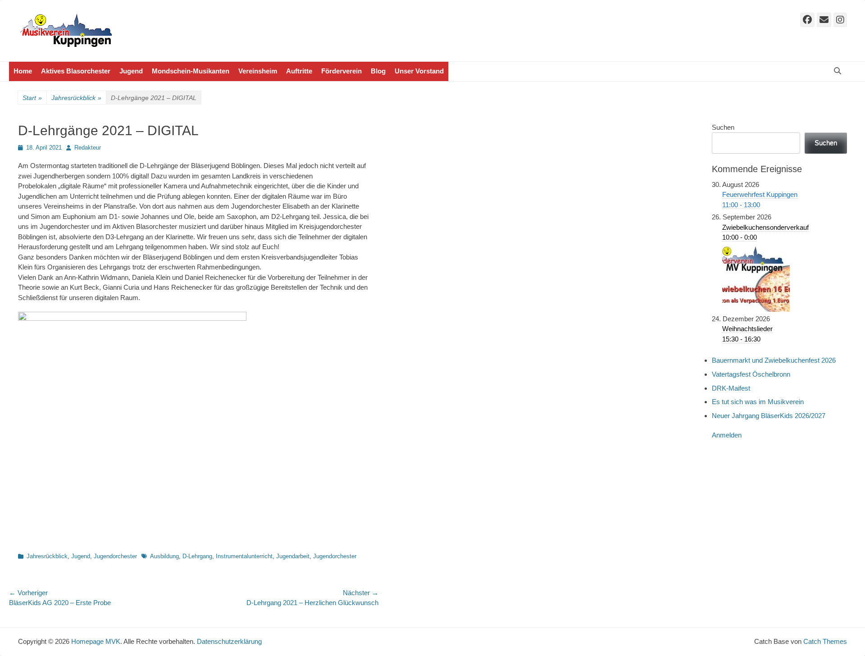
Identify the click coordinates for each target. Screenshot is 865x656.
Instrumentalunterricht (244, 556)
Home (23, 71)
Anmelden (727, 435)
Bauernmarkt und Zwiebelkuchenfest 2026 (774, 360)
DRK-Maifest (731, 388)
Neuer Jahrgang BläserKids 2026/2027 (768, 415)
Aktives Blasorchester (75, 71)
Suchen (723, 127)
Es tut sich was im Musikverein (758, 401)
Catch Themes (825, 641)
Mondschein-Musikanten (190, 71)
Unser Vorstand (419, 71)
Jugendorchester (115, 556)
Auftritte (299, 71)
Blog (378, 71)
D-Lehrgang (197, 556)
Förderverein (341, 71)
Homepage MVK (95, 641)
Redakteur (87, 147)
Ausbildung (164, 556)
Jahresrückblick (76, 97)
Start (32, 97)
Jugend (131, 71)
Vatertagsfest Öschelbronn (751, 374)
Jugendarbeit (293, 556)
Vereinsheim (257, 71)
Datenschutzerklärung (229, 641)
